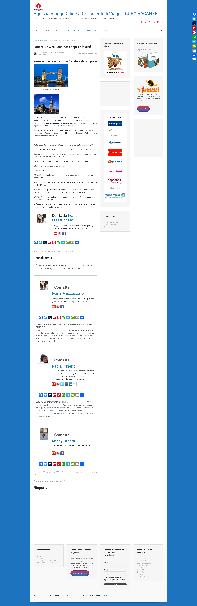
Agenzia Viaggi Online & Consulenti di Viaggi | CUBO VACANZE (95, 13)
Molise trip (140, 570)
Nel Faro (140, 574)
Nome (106, 562)
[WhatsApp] (194, 37)
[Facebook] (141, 21)
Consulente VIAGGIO (143, 565)
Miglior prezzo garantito (45, 562)
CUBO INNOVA (142, 558)
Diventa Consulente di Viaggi (46, 560)
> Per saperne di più (79, 573)
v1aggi (139, 567)
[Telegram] (194, 41)
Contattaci (40, 558)
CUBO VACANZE (142, 561)
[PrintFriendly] (194, 46)
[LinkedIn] (153, 21)
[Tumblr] (162, 21)
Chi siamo (40, 556)
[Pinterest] (157, 21)
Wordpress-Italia (142, 576)
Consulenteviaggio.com (144, 563)
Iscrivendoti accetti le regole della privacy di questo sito (114, 579)
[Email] (194, 50)
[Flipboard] (194, 28)
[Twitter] (145, 21)
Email (106, 570)
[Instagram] (149, 21)
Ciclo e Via (140, 572)
